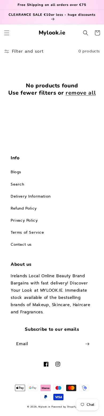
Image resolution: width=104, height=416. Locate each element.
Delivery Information (31, 196)
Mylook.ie (44, 407)
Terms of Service (27, 232)
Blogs (16, 172)
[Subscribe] (87, 344)
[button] (7, 33)
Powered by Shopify (64, 407)
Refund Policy (24, 208)
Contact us (21, 244)
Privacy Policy (24, 220)
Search (17, 184)
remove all (81, 93)
